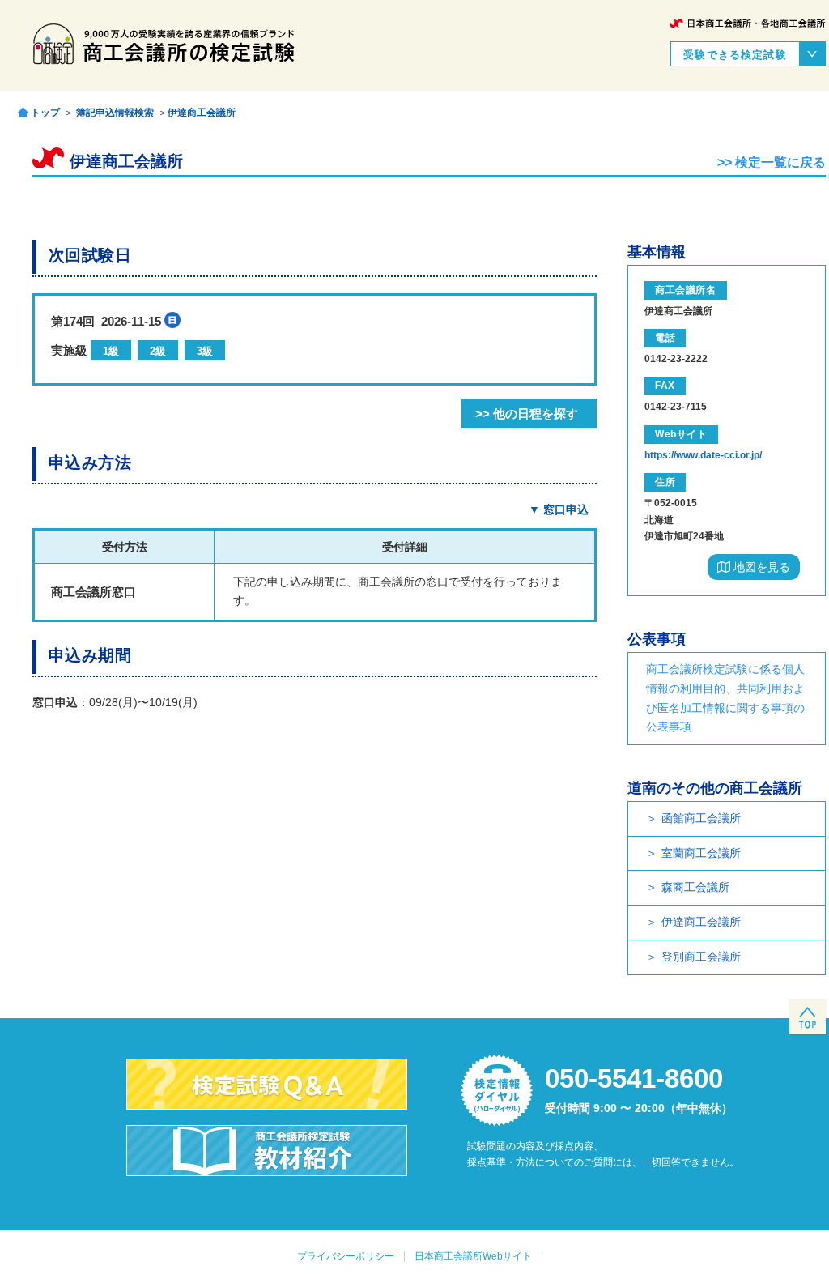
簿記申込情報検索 (115, 112)
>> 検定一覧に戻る (771, 162)
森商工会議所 (695, 886)
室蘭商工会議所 (701, 852)
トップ (45, 112)
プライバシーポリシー (345, 1256)
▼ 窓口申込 (559, 509)
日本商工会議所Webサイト (473, 1256)
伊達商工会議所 (202, 112)
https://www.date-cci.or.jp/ (703, 455)
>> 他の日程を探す (526, 413)
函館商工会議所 (701, 818)
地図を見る (760, 567)
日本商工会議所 (748, 23)
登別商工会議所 (701, 956)
